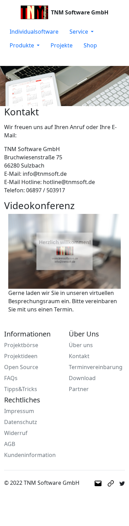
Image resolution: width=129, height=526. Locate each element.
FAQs (11, 378)
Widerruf (16, 433)
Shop (90, 45)
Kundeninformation (30, 455)
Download (82, 378)
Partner (79, 389)
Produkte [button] (22, 45)
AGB (9, 444)
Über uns (81, 345)
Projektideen (20, 356)
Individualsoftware (34, 31)
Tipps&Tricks (20, 389)
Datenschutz (20, 422)
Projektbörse (21, 345)
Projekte (62, 45)
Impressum (19, 411)
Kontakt (79, 356)
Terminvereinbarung (95, 367)
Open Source (21, 367)
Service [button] (79, 31)
